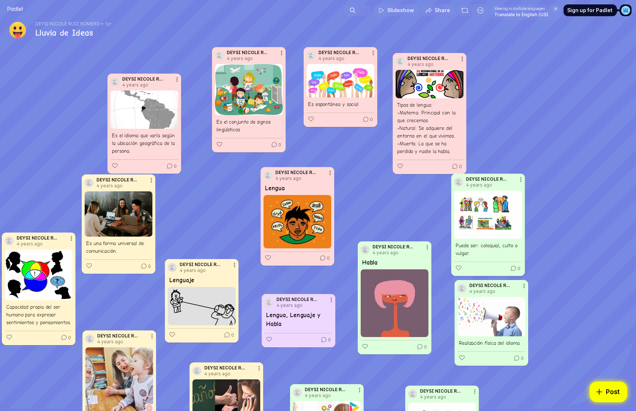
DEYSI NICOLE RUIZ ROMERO (67, 23)
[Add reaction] (114, 165)
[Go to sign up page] (626, 10)
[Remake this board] (464, 10)
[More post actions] (152, 336)
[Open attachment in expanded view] (144, 110)
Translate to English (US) (521, 14)
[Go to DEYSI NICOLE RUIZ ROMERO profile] (89, 338)
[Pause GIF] (422, 331)
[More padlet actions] (480, 10)
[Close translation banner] (556, 9)
